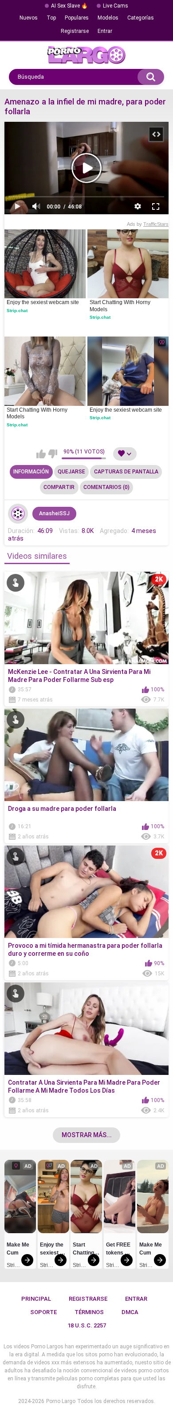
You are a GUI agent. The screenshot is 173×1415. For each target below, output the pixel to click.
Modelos (108, 18)
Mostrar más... (87, 1134)
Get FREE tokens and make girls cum (119, 1250)
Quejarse (71, 472)
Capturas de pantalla (126, 472)
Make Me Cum (19, 1249)
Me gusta (41, 453)
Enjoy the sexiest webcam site (43, 302)
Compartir (59, 487)
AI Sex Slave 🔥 (69, 6)
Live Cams (115, 6)
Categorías (140, 18)
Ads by (148, 224)
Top (51, 18)
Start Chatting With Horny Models (121, 306)
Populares (77, 18)
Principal (36, 1298)
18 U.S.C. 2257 (86, 1325)
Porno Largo (60, 1401)
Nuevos (29, 18)
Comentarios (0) (106, 487)
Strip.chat (17, 310)
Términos (89, 1312)
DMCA (130, 1312)
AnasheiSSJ (54, 513)
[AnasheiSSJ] (18, 514)
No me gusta (52, 453)
